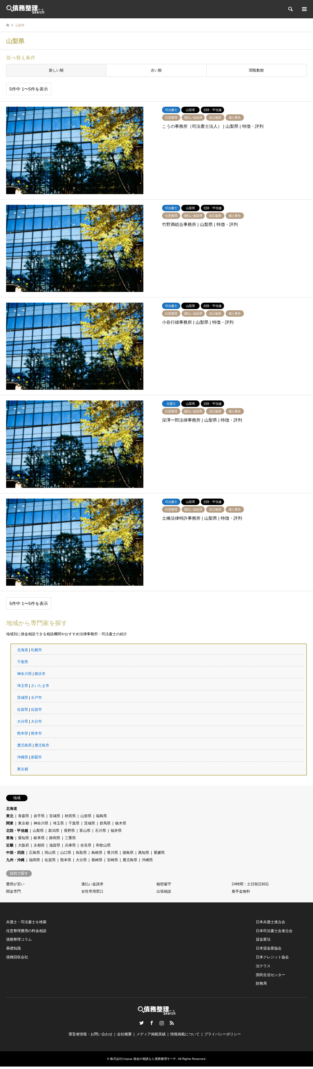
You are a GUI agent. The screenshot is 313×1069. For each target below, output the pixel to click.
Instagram (162, 1023)
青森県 (23, 816)
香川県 (112, 852)
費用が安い (15, 884)
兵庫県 (70, 845)
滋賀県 (54, 845)
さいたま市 (40, 686)
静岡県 (54, 838)
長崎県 (96, 860)
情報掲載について (185, 1034)
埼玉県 (22, 686)
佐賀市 (36, 709)
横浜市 (40, 674)
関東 (9, 823)
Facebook (151, 1023)
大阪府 (23, 845)
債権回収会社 (17, 957)
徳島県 (128, 852)
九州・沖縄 (15, 860)
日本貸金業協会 (269, 948)
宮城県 (54, 816)
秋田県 (70, 816)
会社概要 (124, 1034)
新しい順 (56, 70)
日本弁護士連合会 (270, 922)
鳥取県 (81, 852)
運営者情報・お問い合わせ (90, 1034)
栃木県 (120, 823)
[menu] (304, 9)
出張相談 (163, 891)
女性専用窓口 (92, 891)
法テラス (263, 966)
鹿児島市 (42, 745)
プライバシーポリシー (222, 1034)
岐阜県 (39, 838)
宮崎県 (112, 860)
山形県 (85, 816)
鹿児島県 (24, 745)
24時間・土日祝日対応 (250, 884)
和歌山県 (103, 845)
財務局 (261, 983)
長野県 (69, 830)
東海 (9, 838)
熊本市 (36, 733)
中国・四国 (15, 852)
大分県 (22, 721)
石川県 (100, 830)
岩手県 (39, 816)
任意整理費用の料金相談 (26, 931)
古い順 (156, 70)
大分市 (36, 721)
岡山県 (50, 852)
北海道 (22, 650)
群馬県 (105, 823)
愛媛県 (159, 852)
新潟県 (53, 830)
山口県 (65, 852)
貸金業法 (263, 939)
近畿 (9, 845)
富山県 (84, 830)
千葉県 (22, 662)
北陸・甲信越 (17, 830)
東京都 (22, 769)
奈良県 (85, 845)
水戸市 (36, 697)
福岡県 (34, 860)
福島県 (101, 816)
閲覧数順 (256, 70)
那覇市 (36, 757)
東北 (9, 816)
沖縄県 (22, 757)
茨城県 (22, 697)
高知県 (143, 852)
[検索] (290, 9)
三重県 (70, 838)
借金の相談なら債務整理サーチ (154, 1058)
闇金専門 (13, 891)
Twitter (141, 1023)
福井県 (116, 830)
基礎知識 (13, 948)
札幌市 (36, 650)
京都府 (39, 845)
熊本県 (22, 733)
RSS (172, 1023)
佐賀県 (22, 709)
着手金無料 (241, 891)
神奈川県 (24, 674)
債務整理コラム (19, 939)
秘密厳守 (163, 884)
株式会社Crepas (121, 1058)
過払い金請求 (92, 884)
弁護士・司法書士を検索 (26, 922)
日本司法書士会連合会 (274, 931)
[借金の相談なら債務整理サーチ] (25, 9)
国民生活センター (270, 975)
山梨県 (38, 830)
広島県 (34, 852)
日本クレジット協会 (272, 957)
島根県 (96, 852)
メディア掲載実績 (151, 1034)
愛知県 (23, 838)
